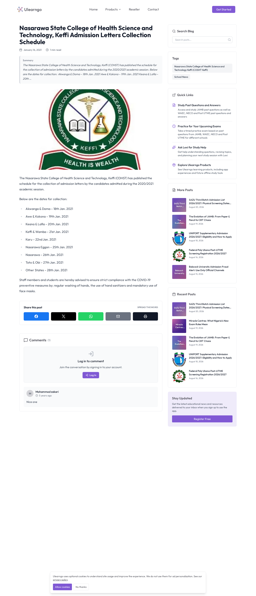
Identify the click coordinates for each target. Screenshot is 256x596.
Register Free (202, 419)
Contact (153, 9)
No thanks (81, 587)
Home (93, 9)
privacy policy (60, 579)
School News (181, 76)
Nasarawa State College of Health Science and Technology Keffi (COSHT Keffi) (199, 68)
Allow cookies (62, 587)
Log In (93, 375)
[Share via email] (118, 316)
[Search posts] (229, 39)
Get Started (223, 9)
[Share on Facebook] (36, 316)
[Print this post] (145, 316)
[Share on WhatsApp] (90, 316)
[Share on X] (63, 316)
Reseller (134, 9)
